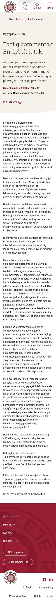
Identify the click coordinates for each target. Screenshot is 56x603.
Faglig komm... (36, 19)
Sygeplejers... (16, 19)
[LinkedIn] (51, 579)
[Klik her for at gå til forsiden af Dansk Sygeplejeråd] (13, 6)
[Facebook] (45, 579)
